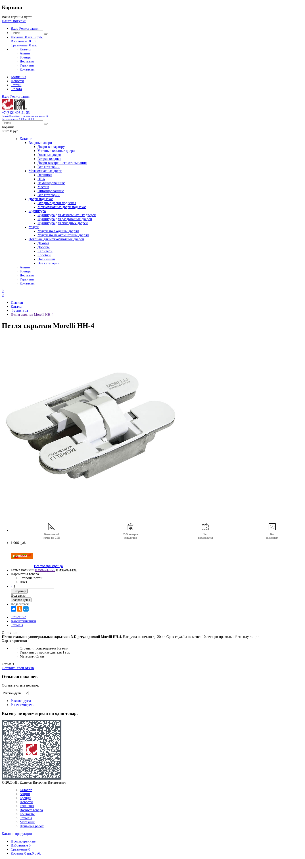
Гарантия (27, 65)
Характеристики (23, 621)
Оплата (16, 89)
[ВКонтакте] (13, 609)
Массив (43, 187)
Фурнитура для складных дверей (63, 223)
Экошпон (45, 175)
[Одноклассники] (19, 609)
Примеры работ (32, 826)
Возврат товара (31, 810)
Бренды (25, 57)
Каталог (26, 49)
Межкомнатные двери (45, 171)
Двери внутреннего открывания (62, 163)
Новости (17, 81)
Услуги (34, 227)
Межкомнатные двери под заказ (62, 207)
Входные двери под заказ (57, 203)
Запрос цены (21, 600)
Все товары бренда (48, 566)
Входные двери (40, 143)
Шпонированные (51, 191)
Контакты (27, 69)
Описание (18, 617)
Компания (18, 77)
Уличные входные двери (56, 151)
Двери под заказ (41, 199)
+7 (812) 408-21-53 (25, 115)
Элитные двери (49, 155)
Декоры (43, 243)
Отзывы (17, 625)
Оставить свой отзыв (18, 668)
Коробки (44, 255)
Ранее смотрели (23, 705)
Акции (25, 53)
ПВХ (41, 179)
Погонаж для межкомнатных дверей (56, 239)
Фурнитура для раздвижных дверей (65, 219)
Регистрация (28, 28)
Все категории (49, 167)
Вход (14, 28)
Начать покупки (14, 21)
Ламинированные (51, 183)
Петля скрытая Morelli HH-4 (32, 314)
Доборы (44, 247)
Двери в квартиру (51, 147)
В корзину (19, 591)
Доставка (27, 61)
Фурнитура (37, 211)
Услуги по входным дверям (58, 231)
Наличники (46, 259)
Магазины (27, 822)
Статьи (16, 85)
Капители (45, 251)
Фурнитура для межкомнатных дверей (67, 215)
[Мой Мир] (26, 609)
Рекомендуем (21, 701)
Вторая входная (49, 159)
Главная (17, 302)
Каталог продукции (17, 834)
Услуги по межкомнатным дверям (63, 235)
